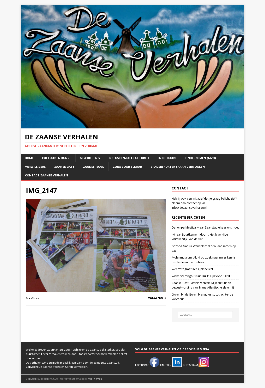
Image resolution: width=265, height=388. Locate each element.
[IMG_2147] (96, 290)
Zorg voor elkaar (127, 167)
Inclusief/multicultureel (129, 158)
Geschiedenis (90, 158)
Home (29, 158)
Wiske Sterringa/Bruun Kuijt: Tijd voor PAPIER (202, 276)
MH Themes (95, 379)
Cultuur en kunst (56, 158)
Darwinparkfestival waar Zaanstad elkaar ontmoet (205, 227)
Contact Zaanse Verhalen (46, 175)
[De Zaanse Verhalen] (132, 126)
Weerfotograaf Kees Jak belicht (192, 269)
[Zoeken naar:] (205, 314)
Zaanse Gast (64, 167)
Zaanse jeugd (93, 167)
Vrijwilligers (35, 167)
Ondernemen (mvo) (200, 158)
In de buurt (167, 158)
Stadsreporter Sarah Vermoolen (178, 167)
